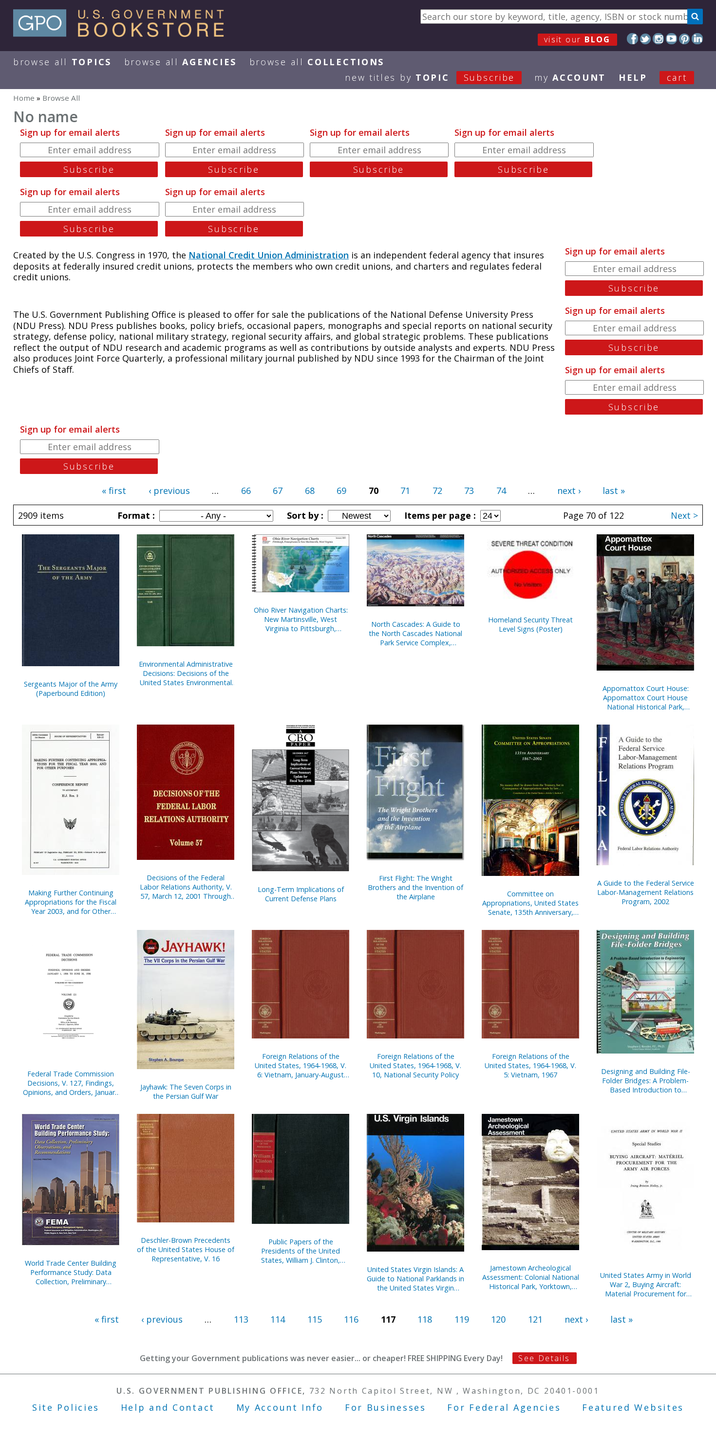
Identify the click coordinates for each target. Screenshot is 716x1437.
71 (405, 490)
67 (278, 490)
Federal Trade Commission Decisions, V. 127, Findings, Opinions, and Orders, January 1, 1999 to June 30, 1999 (70, 1083)
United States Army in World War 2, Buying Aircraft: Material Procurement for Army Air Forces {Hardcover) (645, 1284)
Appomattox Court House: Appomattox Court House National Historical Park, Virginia (646, 697)
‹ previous (169, 490)
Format (134, 515)
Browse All (62, 62)
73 (469, 490)
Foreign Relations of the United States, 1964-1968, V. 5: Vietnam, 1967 (530, 1065)
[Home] (123, 33)
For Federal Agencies (504, 1407)
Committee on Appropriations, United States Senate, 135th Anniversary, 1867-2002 (530, 903)
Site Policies (65, 1407)
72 (437, 490)
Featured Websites (633, 1407)
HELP (633, 77)
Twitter (645, 38)
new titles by (430, 77)
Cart (677, 77)
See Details (544, 1358)
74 (501, 490)
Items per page (438, 515)
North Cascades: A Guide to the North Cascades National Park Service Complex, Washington (415, 633)
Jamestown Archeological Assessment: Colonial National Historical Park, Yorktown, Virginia (530, 1277)
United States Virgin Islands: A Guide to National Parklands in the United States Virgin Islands (415, 1278)
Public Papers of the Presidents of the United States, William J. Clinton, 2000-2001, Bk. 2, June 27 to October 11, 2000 (300, 1251)
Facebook (632, 38)
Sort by (304, 515)
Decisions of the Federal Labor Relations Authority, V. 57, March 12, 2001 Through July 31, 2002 (186, 887)
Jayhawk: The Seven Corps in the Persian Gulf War (185, 1091)
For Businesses (385, 1407)
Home (24, 98)
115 (314, 1319)
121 (535, 1319)
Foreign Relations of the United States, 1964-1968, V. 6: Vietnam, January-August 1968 (300, 1065)
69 (341, 490)
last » (614, 490)
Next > (684, 515)
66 (246, 490)
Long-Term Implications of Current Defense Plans (301, 894)
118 (424, 1319)
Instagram (658, 38)
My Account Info (280, 1407)
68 (310, 490)
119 (461, 1319)
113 (241, 1319)
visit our (577, 39)
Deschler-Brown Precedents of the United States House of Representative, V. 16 (185, 1249)
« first (114, 490)
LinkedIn (697, 38)
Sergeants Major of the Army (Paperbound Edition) (70, 688)
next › (569, 490)
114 (277, 1319)
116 (351, 1319)
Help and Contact (168, 1407)
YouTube (671, 38)
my (570, 77)
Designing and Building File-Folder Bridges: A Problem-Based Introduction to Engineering (645, 1080)
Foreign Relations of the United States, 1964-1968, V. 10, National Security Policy (415, 1065)
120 (498, 1319)
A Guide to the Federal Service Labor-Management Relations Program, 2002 (645, 892)
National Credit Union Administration (268, 255)
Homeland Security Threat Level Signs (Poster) (530, 624)
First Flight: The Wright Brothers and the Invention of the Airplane (415, 887)
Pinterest (684, 38)
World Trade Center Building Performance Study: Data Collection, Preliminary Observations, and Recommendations (70, 1272)
